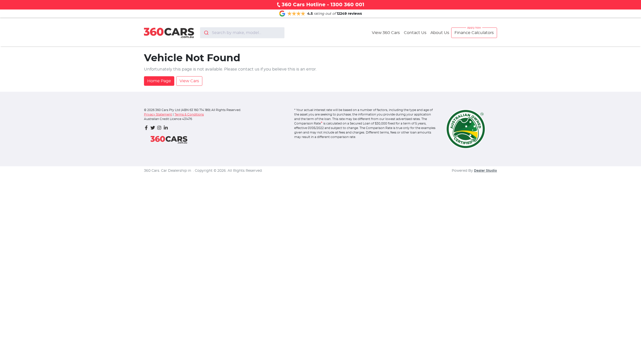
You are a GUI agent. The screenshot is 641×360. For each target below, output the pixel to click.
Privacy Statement (158, 114)
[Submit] (206, 32)
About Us (439, 33)
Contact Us (415, 33)
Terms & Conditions (189, 114)
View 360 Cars (386, 33)
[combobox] (242, 32)
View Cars (189, 81)
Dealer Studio (485, 170)
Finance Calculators (474, 33)
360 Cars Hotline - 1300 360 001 (323, 4)
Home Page (159, 81)
